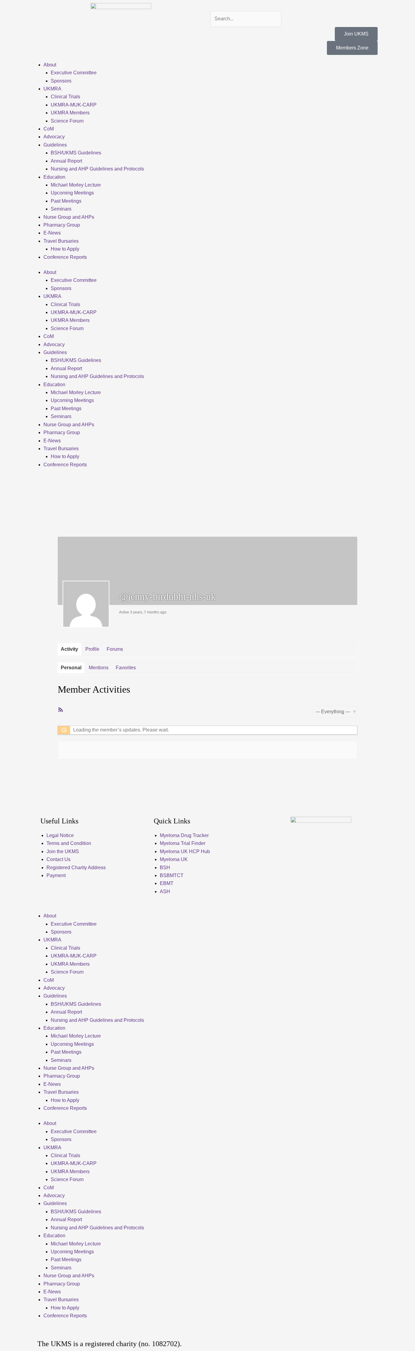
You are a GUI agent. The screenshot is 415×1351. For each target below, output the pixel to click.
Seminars (61, 208)
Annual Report (66, 161)
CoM (48, 128)
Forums (115, 649)
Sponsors (61, 80)
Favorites (126, 667)
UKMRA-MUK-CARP (74, 104)
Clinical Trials (65, 96)
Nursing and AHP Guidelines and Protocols (97, 168)
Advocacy (54, 136)
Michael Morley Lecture (76, 184)
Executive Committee (74, 72)
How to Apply (65, 249)
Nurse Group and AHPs (68, 217)
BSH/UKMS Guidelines (76, 152)
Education (54, 177)
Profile (92, 649)
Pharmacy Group (61, 225)
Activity (69, 649)
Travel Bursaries (61, 241)
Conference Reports (65, 257)
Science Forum (67, 120)
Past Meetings (66, 201)
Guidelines (55, 144)
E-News (52, 232)
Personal (71, 667)
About (49, 64)
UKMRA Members (70, 112)
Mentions (98, 667)
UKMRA (52, 88)
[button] (294, 7)
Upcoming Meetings (72, 192)
